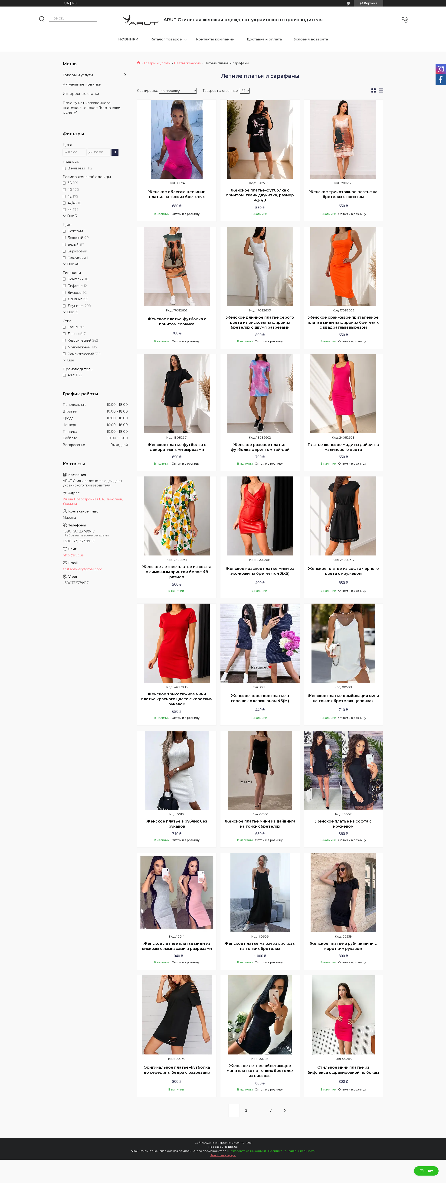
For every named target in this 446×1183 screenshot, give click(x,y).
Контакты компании (215, 39)
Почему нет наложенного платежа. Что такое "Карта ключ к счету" (92, 108)
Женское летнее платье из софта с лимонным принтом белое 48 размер (176, 572)
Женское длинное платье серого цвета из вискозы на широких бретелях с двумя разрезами (260, 322)
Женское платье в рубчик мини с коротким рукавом (343, 946)
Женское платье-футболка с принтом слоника (177, 321)
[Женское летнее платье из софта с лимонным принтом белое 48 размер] (176, 515)
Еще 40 (73, 264)
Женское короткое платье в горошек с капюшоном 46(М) (260, 698)
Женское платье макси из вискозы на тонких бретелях (259, 946)
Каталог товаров (166, 39)
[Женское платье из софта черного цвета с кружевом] (343, 515)
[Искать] (42, 19)
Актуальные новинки (82, 84)
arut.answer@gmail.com (82, 569)
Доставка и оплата (264, 39)
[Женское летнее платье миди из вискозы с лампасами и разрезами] (176, 892)
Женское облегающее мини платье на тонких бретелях (177, 194)
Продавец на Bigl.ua (223, 1146)
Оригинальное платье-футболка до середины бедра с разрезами (177, 1070)
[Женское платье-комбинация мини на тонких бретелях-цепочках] (343, 643)
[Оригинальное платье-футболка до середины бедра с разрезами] (176, 1014)
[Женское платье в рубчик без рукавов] (176, 770)
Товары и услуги (157, 63)
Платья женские (187, 63)
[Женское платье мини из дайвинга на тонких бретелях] (259, 770)
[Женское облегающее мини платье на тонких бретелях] (176, 139)
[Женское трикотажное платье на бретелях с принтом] (343, 139)
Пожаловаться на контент (247, 1151)
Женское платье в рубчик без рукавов (176, 824)
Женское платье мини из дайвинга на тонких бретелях (260, 824)
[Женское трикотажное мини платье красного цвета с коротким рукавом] (176, 643)
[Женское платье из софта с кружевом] (343, 770)
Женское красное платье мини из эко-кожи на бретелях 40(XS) (260, 571)
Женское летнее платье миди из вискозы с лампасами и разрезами (177, 946)
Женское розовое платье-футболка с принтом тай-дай (260, 447)
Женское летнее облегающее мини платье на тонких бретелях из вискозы (260, 1071)
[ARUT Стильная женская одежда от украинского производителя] (141, 19)
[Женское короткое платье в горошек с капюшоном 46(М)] (259, 643)
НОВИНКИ (128, 39)
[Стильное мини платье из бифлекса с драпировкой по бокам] (343, 1014)
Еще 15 (72, 312)
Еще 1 (71, 360)
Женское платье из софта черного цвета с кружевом (343, 571)
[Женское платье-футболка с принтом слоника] (176, 266)
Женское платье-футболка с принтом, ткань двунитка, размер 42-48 (260, 195)
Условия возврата (311, 39)
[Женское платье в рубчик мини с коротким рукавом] (343, 892)
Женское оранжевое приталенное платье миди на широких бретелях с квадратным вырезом (343, 322)
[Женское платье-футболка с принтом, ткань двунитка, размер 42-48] (259, 139)
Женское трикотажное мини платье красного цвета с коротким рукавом (177, 699)
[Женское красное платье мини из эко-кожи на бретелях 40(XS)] (259, 515)
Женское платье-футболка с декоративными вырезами (177, 447)
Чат (429, 1171)
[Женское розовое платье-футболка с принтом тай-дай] (259, 393)
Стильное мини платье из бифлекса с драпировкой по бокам (343, 1070)
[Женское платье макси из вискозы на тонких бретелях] (259, 892)
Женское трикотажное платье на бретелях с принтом (343, 194)
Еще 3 (72, 216)
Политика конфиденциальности (291, 1151)
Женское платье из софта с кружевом (343, 824)
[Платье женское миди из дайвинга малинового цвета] (343, 393)
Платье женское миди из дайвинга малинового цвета (343, 447)
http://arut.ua (73, 555)
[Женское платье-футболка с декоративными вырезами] (176, 393)
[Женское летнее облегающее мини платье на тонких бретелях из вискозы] (259, 1014)
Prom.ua (245, 1142)
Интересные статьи (81, 93)
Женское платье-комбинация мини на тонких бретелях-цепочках (343, 698)
